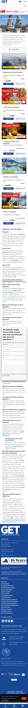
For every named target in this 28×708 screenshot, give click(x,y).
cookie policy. (5, 700)
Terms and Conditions (7, 378)
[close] (24, 329)
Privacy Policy (18, 378)
